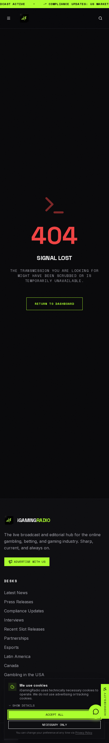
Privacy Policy (83, 732)
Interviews (14, 619)
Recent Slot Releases (24, 629)
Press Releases (18, 601)
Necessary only (54, 724)
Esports (11, 647)
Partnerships (16, 638)
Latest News (16, 592)
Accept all (54, 714)
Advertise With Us (29, 561)
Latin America (17, 656)
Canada (11, 665)
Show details (23, 706)
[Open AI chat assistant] (96, 712)
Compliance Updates (24, 610)
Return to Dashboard (54, 304)
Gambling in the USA (24, 674)
